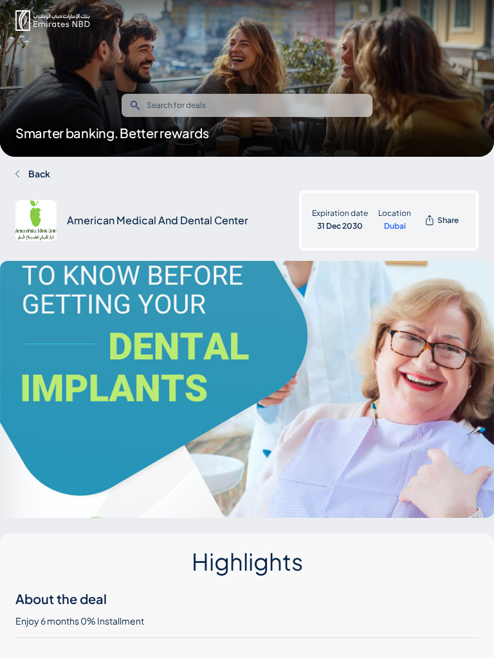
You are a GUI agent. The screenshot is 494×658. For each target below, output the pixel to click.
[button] (52, 20)
